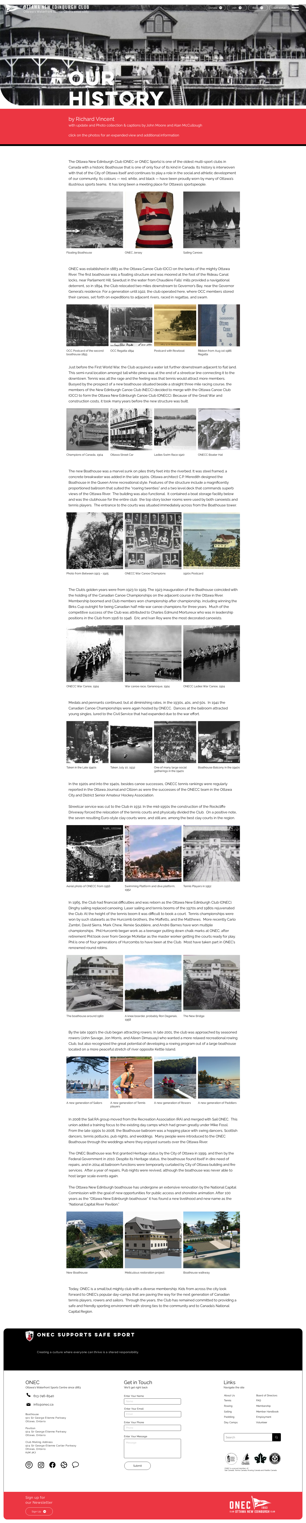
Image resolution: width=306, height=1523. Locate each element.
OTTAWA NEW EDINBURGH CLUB (57, 7)
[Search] (276, 1437)
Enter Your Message (135, 1436)
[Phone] (28, 1395)
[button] (295, 7)
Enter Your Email (134, 1408)
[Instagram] (41, 1465)
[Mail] (28, 1404)
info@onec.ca (43, 1404)
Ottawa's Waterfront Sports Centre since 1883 (56, 11)
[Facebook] (52, 1465)
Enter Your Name (134, 1396)
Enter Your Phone (134, 1422)
